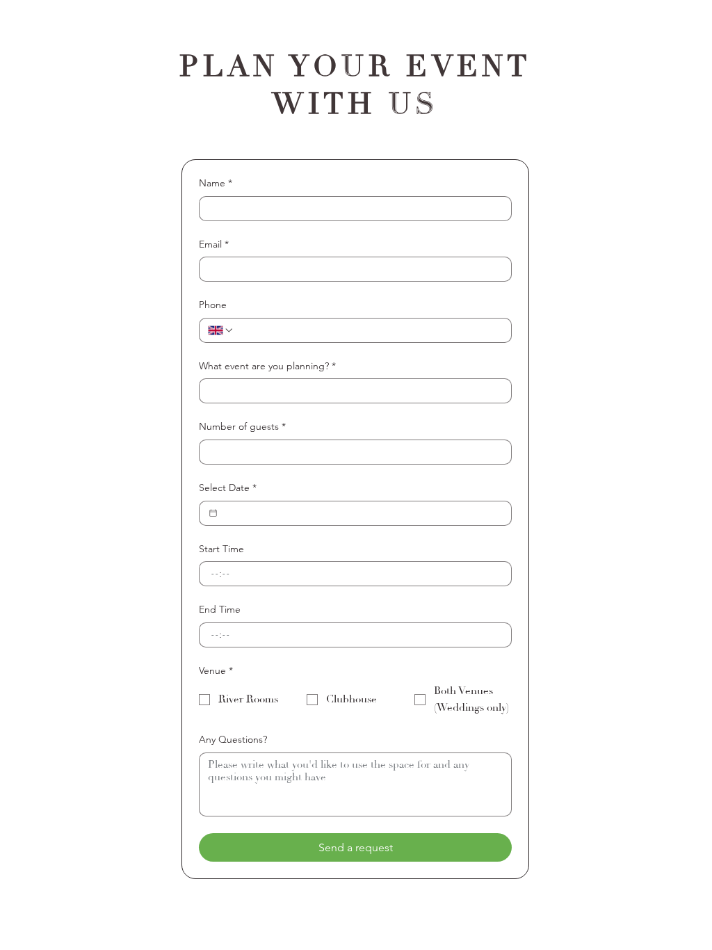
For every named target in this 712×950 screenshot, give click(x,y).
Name (215, 183)
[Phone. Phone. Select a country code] (221, 330)
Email (214, 244)
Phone (213, 304)
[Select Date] (213, 513)
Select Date (228, 487)
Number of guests (242, 426)
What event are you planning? (267, 366)
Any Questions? (233, 739)
